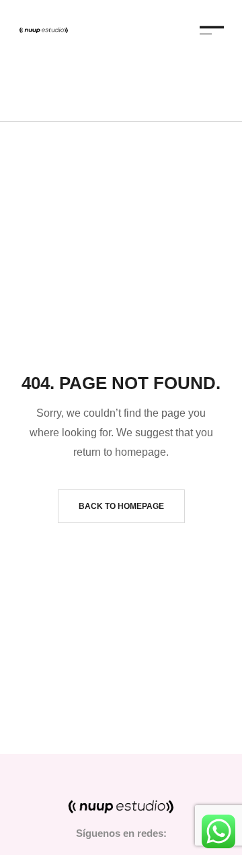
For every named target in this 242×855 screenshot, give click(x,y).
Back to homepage (121, 506)
